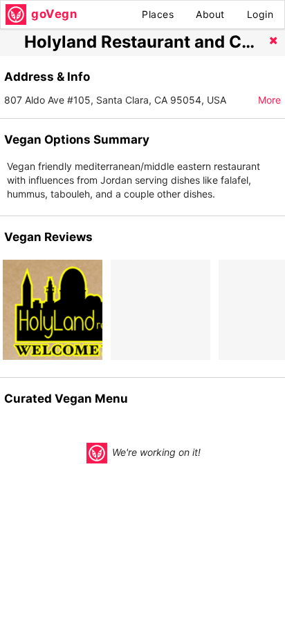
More (269, 100)
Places (158, 14)
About (210, 14)
